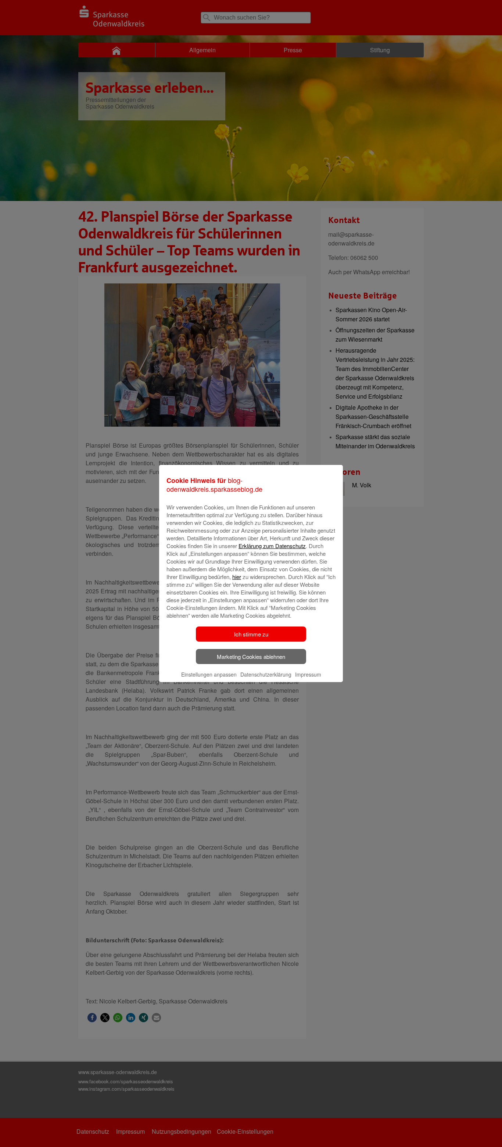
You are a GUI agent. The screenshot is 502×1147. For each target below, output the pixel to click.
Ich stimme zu (251, 634)
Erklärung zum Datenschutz (272, 546)
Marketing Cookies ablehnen (251, 656)
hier (236, 576)
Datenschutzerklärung (265, 674)
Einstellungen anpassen (209, 674)
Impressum (308, 674)
